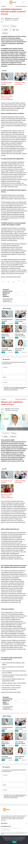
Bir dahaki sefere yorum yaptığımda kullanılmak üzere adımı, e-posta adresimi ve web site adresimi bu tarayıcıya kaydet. (15, 389)
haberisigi (7, 18)
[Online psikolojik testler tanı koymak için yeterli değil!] (20, 332)
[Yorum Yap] (10, 29)
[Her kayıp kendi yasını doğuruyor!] (7, 79)
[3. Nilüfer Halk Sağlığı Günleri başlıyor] (21, 79)
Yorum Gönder (6, 392)
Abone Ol (20, 297)
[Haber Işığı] (12, 2)
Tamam (14, 842)
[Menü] (2, 2)
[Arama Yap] (26, 2)
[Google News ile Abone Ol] (6, 26)
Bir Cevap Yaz (6, 359)
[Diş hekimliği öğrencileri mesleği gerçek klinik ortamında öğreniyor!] (7, 346)
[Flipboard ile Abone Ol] (13, 26)
